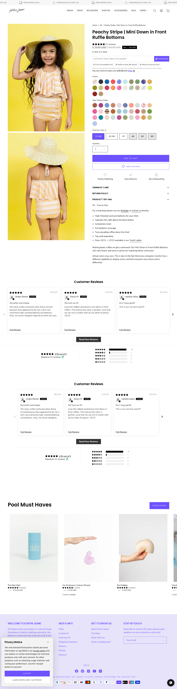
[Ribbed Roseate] (137, 111)
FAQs (61, 629)
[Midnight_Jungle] (143, 81)
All (101, 25)
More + (134, 677)
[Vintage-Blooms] (143, 87)
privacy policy (39, 650)
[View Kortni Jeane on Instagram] (88, 671)
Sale (118, 677)
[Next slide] (173, 314)
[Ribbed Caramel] (113, 111)
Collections (99, 677)
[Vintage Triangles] (143, 117)
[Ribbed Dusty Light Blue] (119, 111)
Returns (62, 646)
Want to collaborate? (101, 642)
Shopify (67, 677)
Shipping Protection (68, 642)
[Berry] (100, 105)
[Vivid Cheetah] (149, 117)
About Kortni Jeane (100, 629)
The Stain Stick (14, 585)
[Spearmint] (113, 117)
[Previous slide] (4, 314)
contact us (136, 210)
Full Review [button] (15, 329)
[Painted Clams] (143, 105)
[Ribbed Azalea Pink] (119, 87)
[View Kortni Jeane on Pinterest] (82, 671)
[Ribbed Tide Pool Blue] (100, 117)
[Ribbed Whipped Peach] (107, 117)
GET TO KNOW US (101, 623)
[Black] (100, 81)
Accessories (89, 677)
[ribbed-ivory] (125, 87)
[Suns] (119, 117)
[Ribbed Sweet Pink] (94, 117)
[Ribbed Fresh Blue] (125, 111)
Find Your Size (98, 130)
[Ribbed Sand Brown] (143, 111)
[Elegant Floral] (125, 105)
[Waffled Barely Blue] (94, 123)
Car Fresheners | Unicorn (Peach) (76, 585)
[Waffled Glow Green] (149, 87)
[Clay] (113, 105)
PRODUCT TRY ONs (102, 199)
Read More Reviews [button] (88, 339)
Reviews (63, 654)
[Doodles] (119, 81)
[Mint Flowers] (137, 105)
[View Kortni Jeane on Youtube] (94, 671)
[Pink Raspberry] (107, 87)
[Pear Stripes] (100, 87)
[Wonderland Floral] (100, 94)
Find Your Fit (64, 637)
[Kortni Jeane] (17, 10)
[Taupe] (137, 87)
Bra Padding (122, 585)
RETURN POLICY (100, 193)
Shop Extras (159, 505)
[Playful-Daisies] (113, 87)
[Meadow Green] (137, 81)
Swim (73, 677)
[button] (98, 44)
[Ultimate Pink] (137, 117)
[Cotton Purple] (119, 105)
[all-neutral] (94, 81)
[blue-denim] (107, 81)
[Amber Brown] (94, 105)
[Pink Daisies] (100, 111)
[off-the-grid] (149, 81)
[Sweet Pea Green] (125, 117)
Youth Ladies (136, 240)
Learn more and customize (27, 680)
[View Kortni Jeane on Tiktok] (100, 671)
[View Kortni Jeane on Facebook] (77, 671)
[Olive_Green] (94, 87)
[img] (16, 292)
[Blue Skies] (107, 105)
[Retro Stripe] (107, 111)
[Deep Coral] (113, 81)
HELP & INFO (66, 623)
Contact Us (64, 633)
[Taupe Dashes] (131, 117)
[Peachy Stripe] (149, 105)
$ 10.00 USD (18, 590)
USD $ (86, 665)
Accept (27, 673)
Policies (62, 650)
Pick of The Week (110, 677)
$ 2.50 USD (72, 590)
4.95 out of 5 (61, 354)
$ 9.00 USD (126, 590)
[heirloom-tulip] (131, 81)
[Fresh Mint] (125, 81)
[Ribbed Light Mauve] (131, 111)
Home (94, 25)
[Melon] (131, 105)
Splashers (80, 677)
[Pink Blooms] (94, 111)
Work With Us (98, 637)
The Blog (95, 633)
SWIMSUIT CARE (100, 187)
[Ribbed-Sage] (131, 87)
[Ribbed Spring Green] (149, 111)
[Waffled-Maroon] (94, 94)
